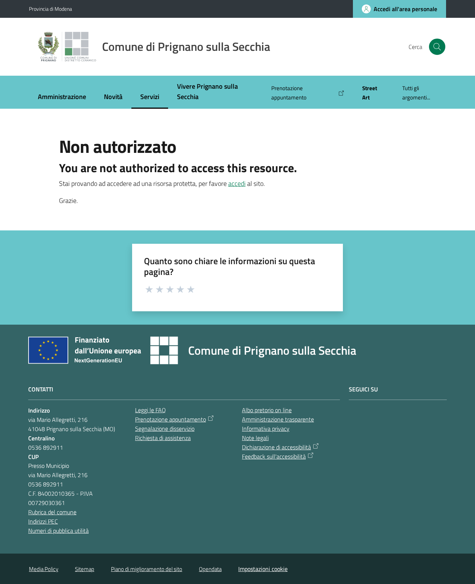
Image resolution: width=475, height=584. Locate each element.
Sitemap (84, 569)
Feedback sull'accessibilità (274, 456)
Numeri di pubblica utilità (58, 530)
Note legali (255, 437)
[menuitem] (62, 97)
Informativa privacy (265, 428)
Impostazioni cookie (263, 568)
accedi (237, 183)
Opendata (210, 569)
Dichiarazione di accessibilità (276, 447)
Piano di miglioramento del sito (146, 569)
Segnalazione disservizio (164, 428)
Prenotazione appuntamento (170, 419)
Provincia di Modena (50, 9)
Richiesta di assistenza (163, 437)
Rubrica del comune (52, 512)
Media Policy (43, 569)
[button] (437, 47)
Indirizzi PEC (43, 521)
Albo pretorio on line (267, 410)
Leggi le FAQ (150, 410)
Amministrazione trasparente (278, 419)
